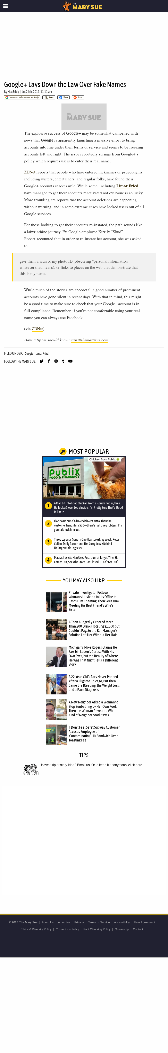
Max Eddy (13, 91)
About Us (48, 922)
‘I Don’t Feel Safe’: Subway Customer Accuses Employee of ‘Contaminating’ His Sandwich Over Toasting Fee (94, 733)
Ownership (122, 929)
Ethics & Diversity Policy (36, 929)
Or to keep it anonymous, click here (116, 765)
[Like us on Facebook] (49, 363)
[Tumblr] (63, 363)
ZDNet (29, 172)
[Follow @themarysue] (41, 363)
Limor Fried (42, 353)
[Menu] (5, 6)
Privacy (79, 922)
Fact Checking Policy (96, 929)
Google (29, 353)
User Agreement (144, 922)
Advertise (64, 922)
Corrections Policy (67, 929)
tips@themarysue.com (89, 339)
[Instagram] (56, 363)
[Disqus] (84, 840)
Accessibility (122, 922)
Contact (138, 929)
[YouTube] (70, 363)
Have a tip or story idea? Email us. (66, 765)
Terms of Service (99, 922)
